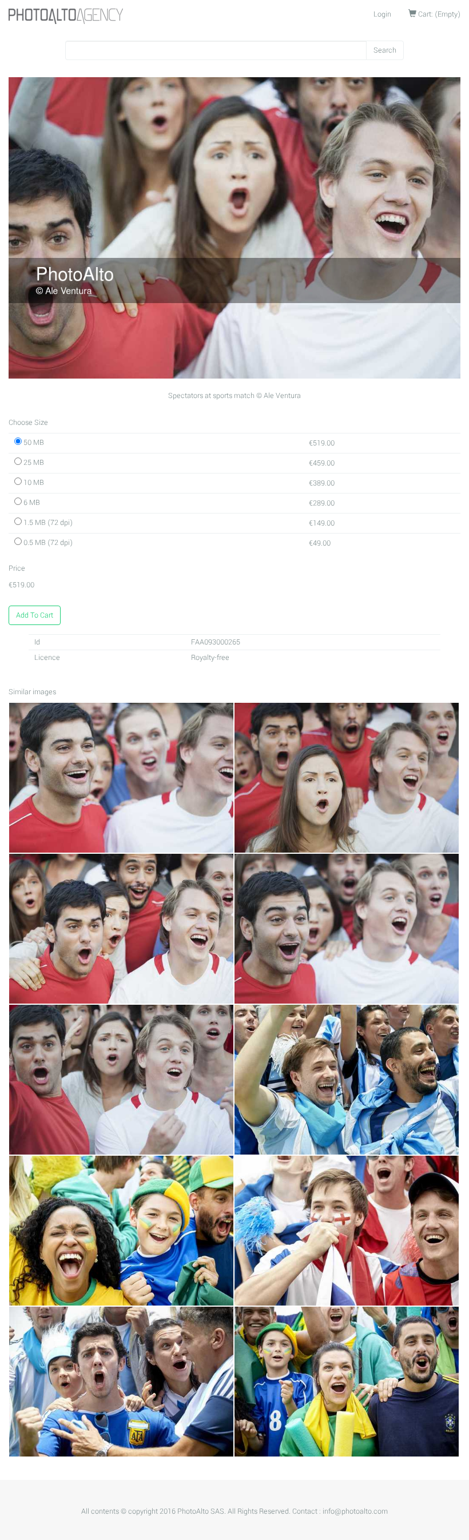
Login (382, 14)
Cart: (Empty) (438, 14)
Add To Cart (34, 615)
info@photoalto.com (355, 1511)
